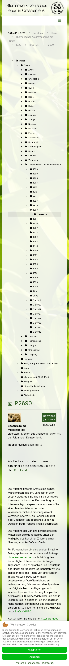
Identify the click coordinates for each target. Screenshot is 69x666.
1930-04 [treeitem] (42, 214)
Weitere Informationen (28, 662)
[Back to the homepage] (34, 8)
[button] (59, 20)
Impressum (48, 662)
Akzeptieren (34, 649)
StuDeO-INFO (23, 611)
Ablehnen (35, 656)
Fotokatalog (22, 470)
